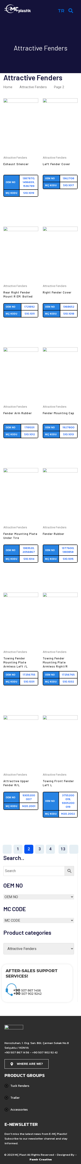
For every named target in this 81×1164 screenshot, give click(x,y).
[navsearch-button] (70, 10)
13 (63, 849)
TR (61, 10)
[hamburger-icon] (50, 12)
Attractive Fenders (33, 87)
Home (7, 87)
